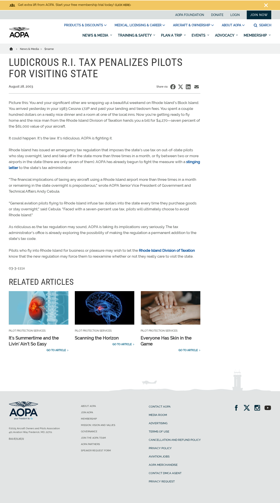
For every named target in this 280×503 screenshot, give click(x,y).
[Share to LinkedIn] (188, 87)
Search (264, 25)
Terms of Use (159, 431)
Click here (122, 5)
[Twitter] (248, 408)
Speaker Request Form (96, 450)
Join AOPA (87, 412)
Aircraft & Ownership (191, 25)
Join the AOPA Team (93, 437)
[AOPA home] (19, 36)
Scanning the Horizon (97, 338)
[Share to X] (180, 87)
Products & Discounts (83, 25)
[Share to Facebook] (173, 87)
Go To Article (56, 350)
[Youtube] (267, 408)
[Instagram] (259, 408)
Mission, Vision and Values (98, 425)
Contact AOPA (160, 406)
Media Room (158, 415)
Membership (256, 35)
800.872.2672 (16, 438)
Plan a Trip (172, 35)
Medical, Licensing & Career (138, 25)
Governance (89, 431)
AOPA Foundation (189, 15)
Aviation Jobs (159, 456)
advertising (158, 423)
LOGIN (235, 15)
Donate (217, 15)
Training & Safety (135, 35)
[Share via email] (196, 87)
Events (199, 35)
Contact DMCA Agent (165, 473)
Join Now (259, 15)
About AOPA (231, 25)
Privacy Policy (160, 448)
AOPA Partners (90, 444)
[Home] (14, 48)
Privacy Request (162, 481)
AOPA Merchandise (163, 464)
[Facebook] (238, 408)
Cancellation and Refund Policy (175, 439)
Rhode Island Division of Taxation (167, 250)
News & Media (95, 35)
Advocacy (225, 35)
